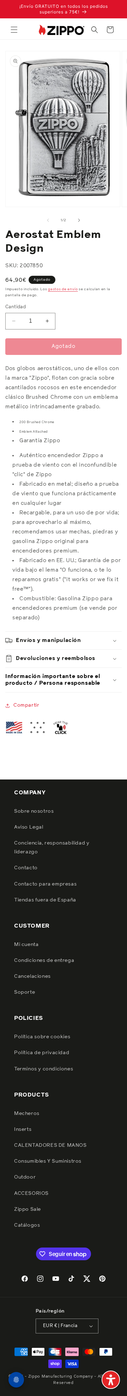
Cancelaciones (32, 976)
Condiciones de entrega (44, 960)
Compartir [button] (26, 705)
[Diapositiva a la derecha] (79, 220)
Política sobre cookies (42, 1036)
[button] (14, 29)
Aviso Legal (28, 827)
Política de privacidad (41, 1052)
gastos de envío (63, 289)
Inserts (22, 1129)
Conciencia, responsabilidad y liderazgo (51, 847)
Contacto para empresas (45, 884)
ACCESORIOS (31, 1193)
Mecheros (27, 1113)
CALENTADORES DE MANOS (50, 1145)
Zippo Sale (27, 1209)
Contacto (26, 867)
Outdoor (25, 1177)
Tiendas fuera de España (45, 900)
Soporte (24, 992)
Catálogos (27, 1225)
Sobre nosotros (34, 811)
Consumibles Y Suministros (47, 1161)
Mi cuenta (26, 944)
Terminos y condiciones (43, 1069)
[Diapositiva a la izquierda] (48, 220)
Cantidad (15, 307)
